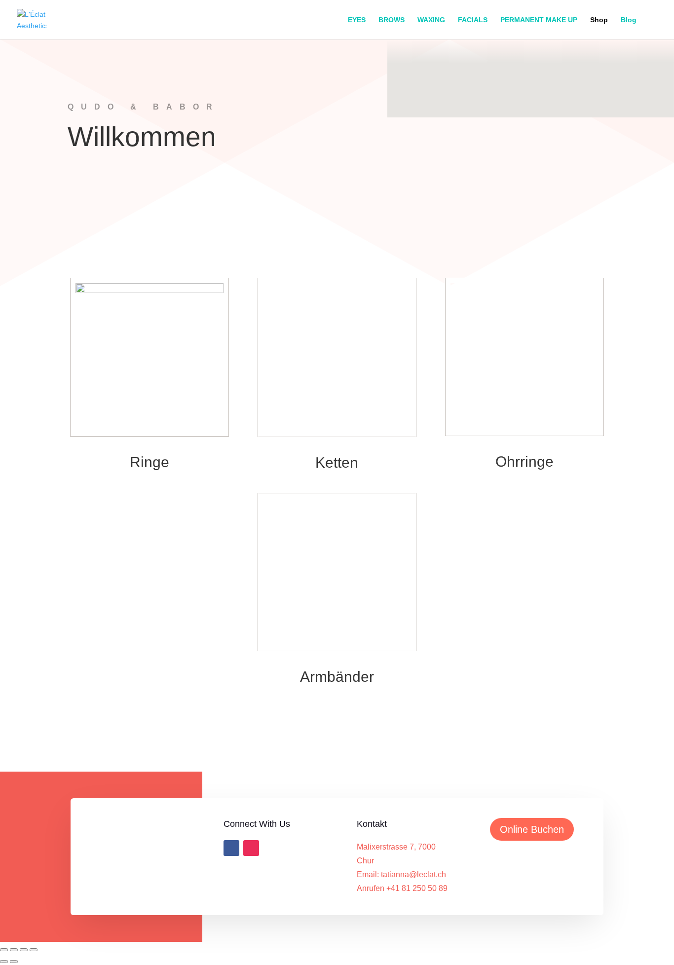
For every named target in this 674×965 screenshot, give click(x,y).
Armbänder (337, 676)
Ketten (336, 462)
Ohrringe (524, 461)
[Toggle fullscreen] (14, 949)
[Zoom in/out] (4, 949)
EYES (357, 20)
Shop (599, 20)
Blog (629, 20)
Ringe (149, 462)
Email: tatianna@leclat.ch (401, 874)
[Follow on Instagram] (251, 848)
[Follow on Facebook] (231, 848)
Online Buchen (532, 829)
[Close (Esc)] (33, 949)
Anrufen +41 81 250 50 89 (402, 888)
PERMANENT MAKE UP (538, 20)
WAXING (431, 20)
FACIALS (472, 20)
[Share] (24, 949)
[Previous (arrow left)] (4, 961)
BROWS (391, 20)
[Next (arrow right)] (14, 961)
